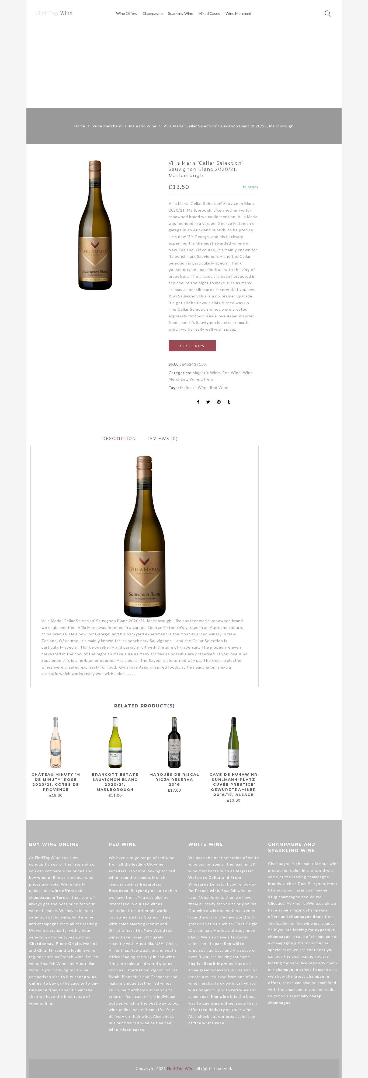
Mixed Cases (209, 13)
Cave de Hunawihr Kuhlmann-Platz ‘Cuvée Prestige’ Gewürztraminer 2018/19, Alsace (234, 784)
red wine (61, 917)
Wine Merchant (238, 13)
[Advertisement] (184, 67)
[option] (95, 225)
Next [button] (256, 757)
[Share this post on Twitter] (208, 402)
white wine (82, 917)
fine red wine (137, 1023)
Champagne (153, 13)
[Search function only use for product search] (328, 13)
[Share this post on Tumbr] (228, 402)
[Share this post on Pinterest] (219, 402)
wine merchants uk (206, 983)
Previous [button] (30, 757)
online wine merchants (313, 923)
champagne (48, 923)
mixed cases (134, 996)
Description (119, 438)
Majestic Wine (143, 126)
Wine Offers (126, 13)
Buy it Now (192, 345)
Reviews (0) (162, 438)
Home (79, 126)
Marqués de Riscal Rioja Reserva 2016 (174, 779)
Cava (219, 950)
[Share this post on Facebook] (198, 402)
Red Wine (231, 372)
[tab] (119, 438)
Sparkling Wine (180, 13)
